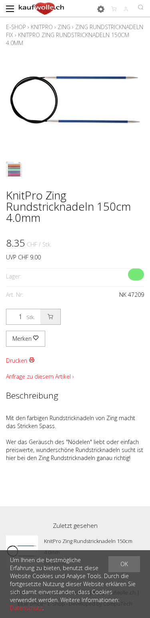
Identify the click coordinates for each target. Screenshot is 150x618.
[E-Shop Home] (41, 8)
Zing (64, 27)
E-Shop (16, 27)
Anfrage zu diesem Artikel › (40, 376)
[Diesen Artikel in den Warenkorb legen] (50, 316)
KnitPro (42, 27)
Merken (22, 338)
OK (124, 564)
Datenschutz (26, 608)
